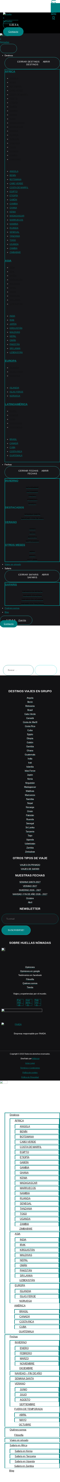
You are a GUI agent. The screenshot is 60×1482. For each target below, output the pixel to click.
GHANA (13, 115)
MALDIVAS (15, 283)
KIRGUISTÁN (16, 279)
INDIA (12, 267)
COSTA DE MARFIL (19, 94)
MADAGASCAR (17, 123)
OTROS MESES (15, 544)
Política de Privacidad (30, 1077)
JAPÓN (13, 275)
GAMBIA (14, 110)
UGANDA (14, 151)
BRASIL (13, 411)
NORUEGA (15, 376)
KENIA (13, 119)
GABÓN (13, 106)
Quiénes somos (18, 1429)
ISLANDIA (14, 367)
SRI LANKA (15, 300)
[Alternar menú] (8, 48)
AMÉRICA (20, 1305)
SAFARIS (11, 584)
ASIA (8, 260)
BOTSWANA (15, 86)
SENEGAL (14, 139)
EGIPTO (14, 98)
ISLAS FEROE (16, 371)
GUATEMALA (16, 427)
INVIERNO (11, 480)
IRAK (12, 271)
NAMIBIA (14, 131)
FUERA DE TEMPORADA (28, 1409)
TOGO (13, 147)
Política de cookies (30, 1073)
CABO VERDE (16, 90)
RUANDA (14, 135)
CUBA (12, 419)
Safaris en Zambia (24, 1466)
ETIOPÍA (14, 102)
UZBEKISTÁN (16, 304)
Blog (11, 1470)
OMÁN (13, 292)
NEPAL (13, 288)
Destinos (14, 1115)
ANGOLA (14, 78)
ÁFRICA (10, 71)
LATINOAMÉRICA (16, 404)
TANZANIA (15, 143)
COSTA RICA (16, 423)
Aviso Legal (30, 1063)
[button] (32, 167)
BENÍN (13, 82)
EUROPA (10, 360)
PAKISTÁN (15, 296)
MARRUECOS (16, 127)
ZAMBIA (13, 155)
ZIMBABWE (15, 159)
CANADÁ (14, 415)
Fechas (14, 1336)
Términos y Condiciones (30, 1068)
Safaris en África (18, 1445)
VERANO (11, 522)
